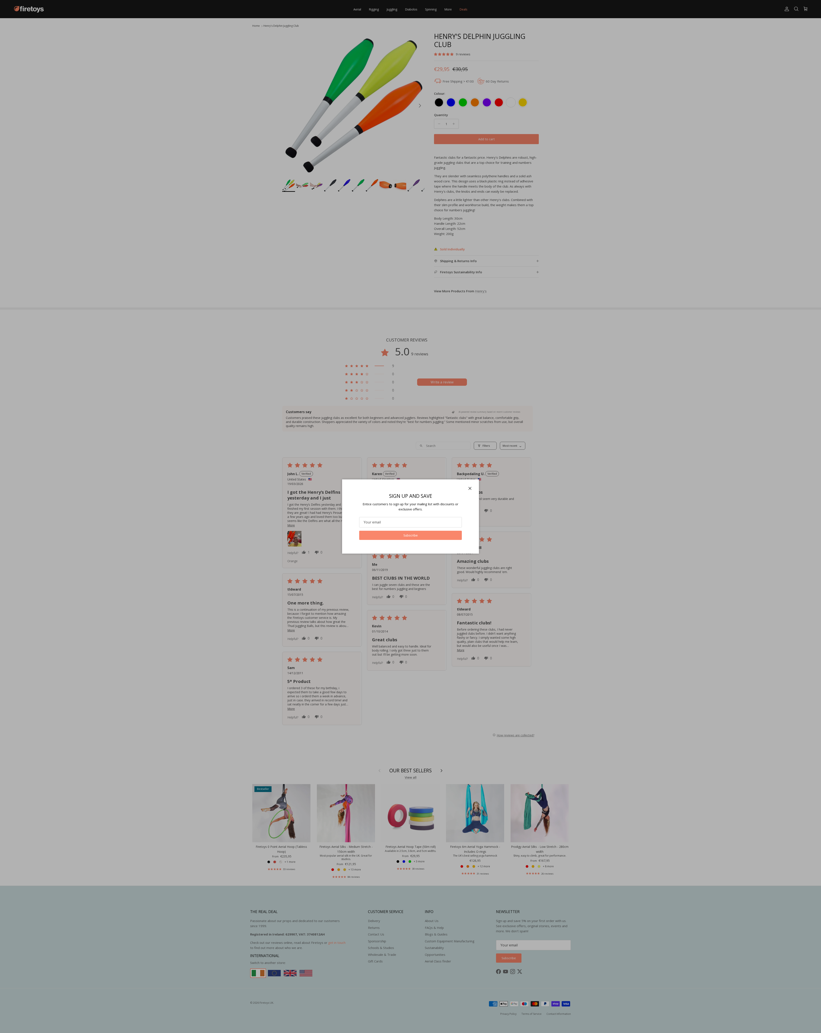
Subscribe (410, 535)
